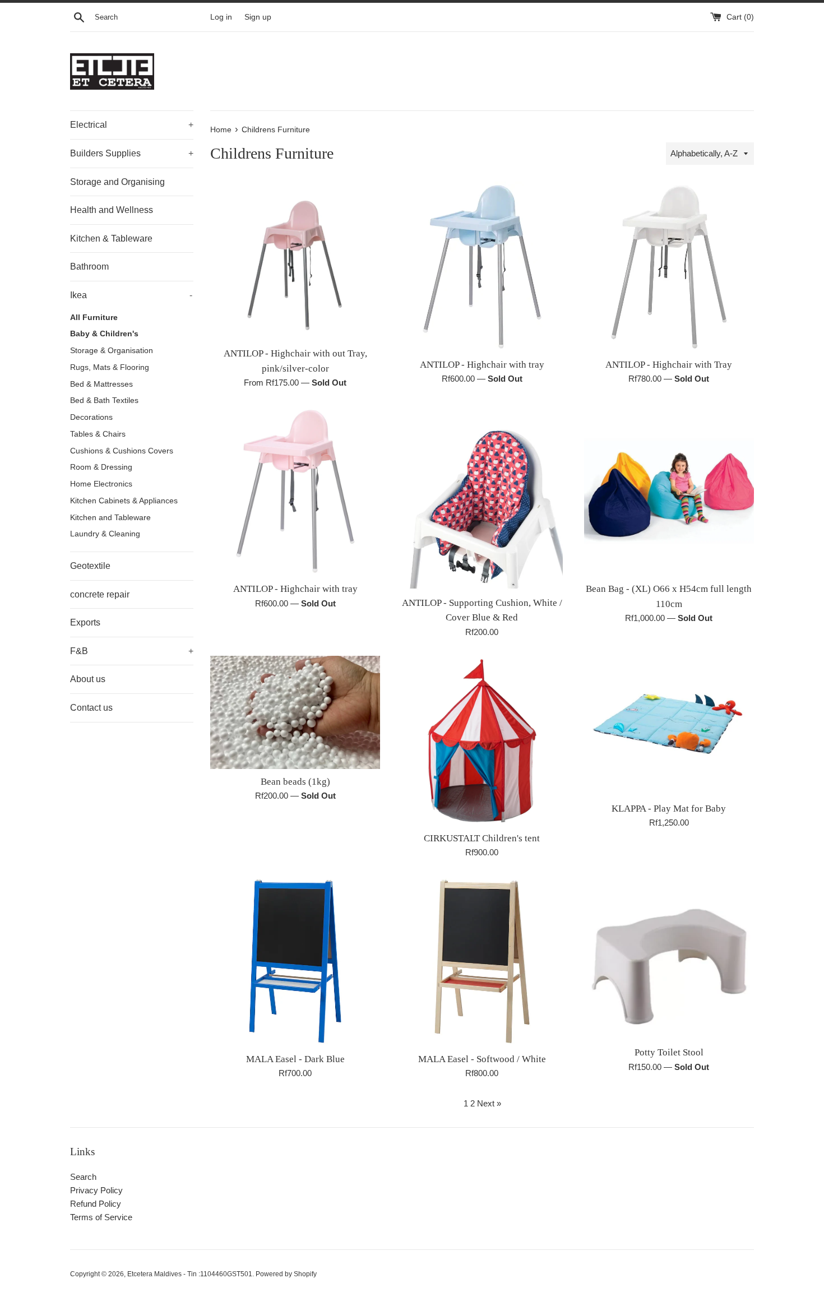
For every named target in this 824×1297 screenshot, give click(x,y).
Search (83, 1177)
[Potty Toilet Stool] (669, 958)
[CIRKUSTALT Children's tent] (482, 741)
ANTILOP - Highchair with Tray (668, 364)
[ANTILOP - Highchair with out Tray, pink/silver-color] (295, 261)
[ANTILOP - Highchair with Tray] (669, 266)
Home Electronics (101, 484)
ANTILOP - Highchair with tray (482, 364)
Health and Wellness (111, 210)
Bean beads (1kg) (295, 781)
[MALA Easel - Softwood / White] (482, 961)
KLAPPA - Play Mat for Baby (669, 808)
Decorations (91, 417)
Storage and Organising (117, 182)
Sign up (257, 17)
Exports (85, 622)
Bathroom (89, 266)
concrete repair (99, 594)
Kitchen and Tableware (110, 517)
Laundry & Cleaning (105, 534)
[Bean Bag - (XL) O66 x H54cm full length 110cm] (669, 491)
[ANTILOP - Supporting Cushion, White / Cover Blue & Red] (482, 498)
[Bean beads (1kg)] (295, 712)
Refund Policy (95, 1203)
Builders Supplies (131, 153)
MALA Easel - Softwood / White (482, 1059)
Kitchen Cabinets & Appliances (124, 501)
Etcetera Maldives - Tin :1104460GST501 (189, 1274)
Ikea (131, 295)
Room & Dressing (101, 467)
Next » (489, 1103)
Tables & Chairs (98, 434)
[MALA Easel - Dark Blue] (295, 961)
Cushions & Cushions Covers (121, 451)
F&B (131, 651)
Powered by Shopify (286, 1274)
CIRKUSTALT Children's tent (482, 838)
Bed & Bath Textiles (104, 400)
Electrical (131, 124)
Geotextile (90, 566)
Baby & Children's (104, 334)
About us (87, 679)
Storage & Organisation (111, 350)
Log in (221, 17)
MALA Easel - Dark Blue (295, 1059)
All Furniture (94, 317)
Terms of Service (101, 1217)
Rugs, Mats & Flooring (109, 367)
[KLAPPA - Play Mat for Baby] (669, 726)
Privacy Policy (96, 1190)
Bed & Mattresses (101, 384)
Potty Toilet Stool (669, 1052)
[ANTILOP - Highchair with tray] (482, 266)
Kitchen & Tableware (111, 238)
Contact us (91, 707)
